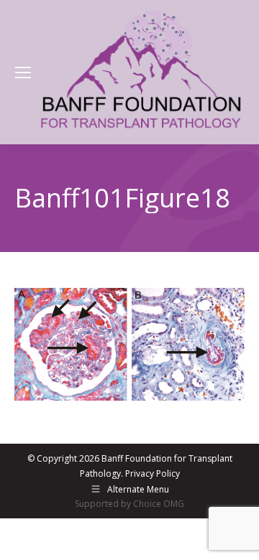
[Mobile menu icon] (23, 72)
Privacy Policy (152, 473)
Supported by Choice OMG (129, 504)
